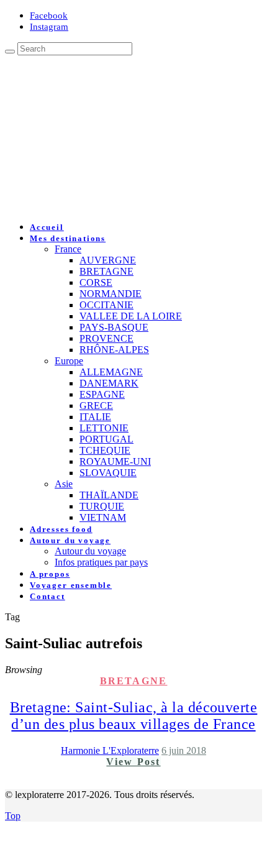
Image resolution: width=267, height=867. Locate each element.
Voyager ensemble (71, 585)
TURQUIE (101, 506)
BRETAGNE (106, 271)
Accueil (47, 227)
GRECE (96, 405)
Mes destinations (68, 238)
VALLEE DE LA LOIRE (130, 316)
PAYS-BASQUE (113, 327)
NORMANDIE (110, 293)
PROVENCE (106, 338)
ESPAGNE (102, 394)
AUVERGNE (107, 260)
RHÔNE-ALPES (114, 349)
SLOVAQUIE (108, 472)
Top (12, 815)
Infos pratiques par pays (101, 562)
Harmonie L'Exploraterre (110, 750)
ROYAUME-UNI (115, 461)
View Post (133, 761)
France (68, 249)
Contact (47, 596)
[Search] (10, 51)
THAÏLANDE (108, 495)
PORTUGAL (106, 439)
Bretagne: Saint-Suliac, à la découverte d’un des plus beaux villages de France (134, 715)
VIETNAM (102, 517)
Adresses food (61, 529)
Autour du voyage (70, 540)
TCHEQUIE (104, 450)
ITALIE (95, 416)
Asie (64, 484)
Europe (69, 361)
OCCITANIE (106, 305)
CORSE (95, 282)
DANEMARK (108, 383)
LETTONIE (104, 428)
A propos (50, 574)
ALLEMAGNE (111, 372)
